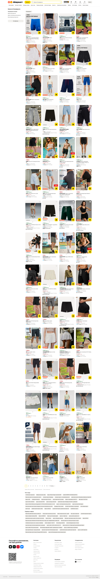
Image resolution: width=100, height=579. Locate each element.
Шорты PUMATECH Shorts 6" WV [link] (33, 224)
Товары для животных (37, 566)
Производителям (78, 545)
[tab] (11, 5)
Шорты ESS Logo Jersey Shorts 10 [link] (49, 130)
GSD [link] (26, 382)
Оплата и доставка (58, 544)
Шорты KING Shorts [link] (64, 320)
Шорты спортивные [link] (81, 68)
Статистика (5, 576)
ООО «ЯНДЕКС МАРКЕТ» (94, 575)
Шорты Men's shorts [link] (47, 320)
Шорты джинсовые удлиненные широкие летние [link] (67, 289)
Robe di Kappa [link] (29, 446)
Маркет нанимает (78, 549)
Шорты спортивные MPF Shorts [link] (32, 100)
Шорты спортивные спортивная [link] (65, 352)
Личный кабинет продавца (60, 561)
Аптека (34, 554)
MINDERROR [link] (28, 129)
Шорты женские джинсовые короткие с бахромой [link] (49, 194)
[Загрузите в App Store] (10, 548)
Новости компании (78, 542)
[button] (28, 11)
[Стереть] (60, 2)
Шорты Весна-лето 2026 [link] (83, 130)
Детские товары (36, 570)
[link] (30, 495)
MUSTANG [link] (44, 99)
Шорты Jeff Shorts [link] (48, 99)
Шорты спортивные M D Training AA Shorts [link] (83, 352)
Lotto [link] (77, 446)
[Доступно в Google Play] (14, 548)
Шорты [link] (47, 37)
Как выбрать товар (58, 542)
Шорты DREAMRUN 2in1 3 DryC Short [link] (50, 415)
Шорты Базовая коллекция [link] (66, 37)
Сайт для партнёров (58, 566)
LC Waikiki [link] (62, 477)
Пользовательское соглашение (15, 576)
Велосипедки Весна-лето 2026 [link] (49, 68)
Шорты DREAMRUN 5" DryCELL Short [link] (83, 415)
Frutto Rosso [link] (79, 129)
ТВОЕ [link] (61, 161)
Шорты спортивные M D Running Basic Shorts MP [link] (82, 38)
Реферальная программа (79, 544)
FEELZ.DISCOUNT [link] (46, 37)
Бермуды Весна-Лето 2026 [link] (48, 477)
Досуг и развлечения (37, 542)
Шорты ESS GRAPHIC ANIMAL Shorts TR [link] (49, 289)
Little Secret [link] (79, 224)
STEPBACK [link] (78, 161)
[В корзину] (39, 32)
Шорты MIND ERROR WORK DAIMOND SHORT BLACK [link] (32, 130)
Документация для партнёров (60, 565)
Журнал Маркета (58, 551)
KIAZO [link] (27, 193)
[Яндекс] (97, 577)
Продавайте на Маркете (59, 563)
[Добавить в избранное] (39, 15)
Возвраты (56, 549)
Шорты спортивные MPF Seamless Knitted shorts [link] (66, 194)
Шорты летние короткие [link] (49, 352)
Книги (34, 561)
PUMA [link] (44, 129)
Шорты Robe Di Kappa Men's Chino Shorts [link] (33, 447)
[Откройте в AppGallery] (18, 548)
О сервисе (57, 547)
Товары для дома (36, 552)
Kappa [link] (77, 193)
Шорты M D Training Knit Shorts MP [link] (33, 162)
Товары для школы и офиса (38, 563)
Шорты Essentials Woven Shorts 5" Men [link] (33, 257)
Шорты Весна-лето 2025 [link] (82, 225)
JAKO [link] (61, 37)
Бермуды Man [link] (80, 477)
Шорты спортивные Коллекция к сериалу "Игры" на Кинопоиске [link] (82, 162)
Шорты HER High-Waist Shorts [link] (83, 382)
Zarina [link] (77, 477)
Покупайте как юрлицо (59, 545)
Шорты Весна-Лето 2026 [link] (66, 224)
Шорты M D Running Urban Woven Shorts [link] (32, 321)
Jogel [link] (27, 37)
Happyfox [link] (28, 477)
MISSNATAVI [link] (45, 161)
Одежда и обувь (36, 551)
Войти (90, 2)
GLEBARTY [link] (61, 224)
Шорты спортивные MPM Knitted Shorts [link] (49, 257)
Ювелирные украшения (37, 571)
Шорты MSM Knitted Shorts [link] (66, 257)
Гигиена (34, 547)
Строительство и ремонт (38, 568)
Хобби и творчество (37, 558)
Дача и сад (35, 559)
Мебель (34, 544)
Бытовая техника (36, 545)
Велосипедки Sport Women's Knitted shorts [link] (83, 194)
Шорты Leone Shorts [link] (81, 446)
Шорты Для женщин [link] (32, 477)
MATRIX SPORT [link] (29, 99)
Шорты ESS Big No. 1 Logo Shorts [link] (50, 224)
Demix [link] (77, 37)
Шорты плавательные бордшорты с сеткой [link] (81, 257)
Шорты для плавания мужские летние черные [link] (66, 162)
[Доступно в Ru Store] (21, 548)
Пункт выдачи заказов (79, 547)
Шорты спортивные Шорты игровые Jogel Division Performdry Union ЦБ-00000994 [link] (32, 38)
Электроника (35, 549)
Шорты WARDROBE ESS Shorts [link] (50, 446)
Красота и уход (36, 556)
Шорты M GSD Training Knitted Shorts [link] (32, 383)
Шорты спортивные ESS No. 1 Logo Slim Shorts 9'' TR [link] (49, 383)
